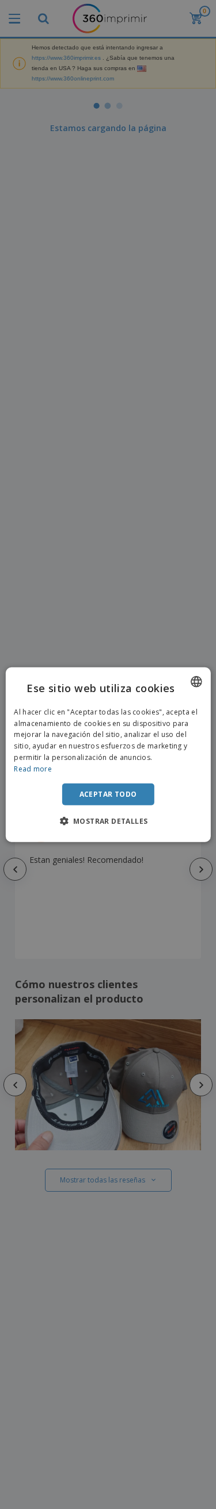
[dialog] (107, 754)
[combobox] (196, 681)
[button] (108, 821)
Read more (33, 769)
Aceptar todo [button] (108, 793)
